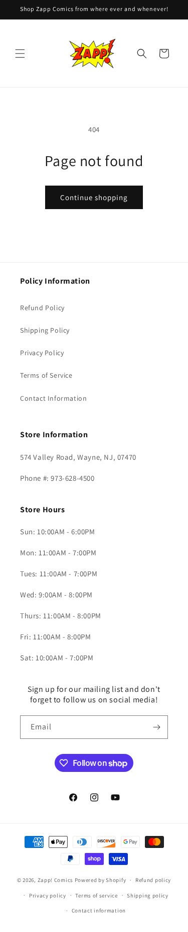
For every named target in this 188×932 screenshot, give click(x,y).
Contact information (99, 910)
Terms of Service (46, 375)
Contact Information (53, 398)
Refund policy (153, 879)
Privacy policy (47, 895)
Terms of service (96, 895)
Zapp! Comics (56, 879)
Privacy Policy (42, 352)
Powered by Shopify (100, 879)
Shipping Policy (45, 330)
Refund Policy (42, 307)
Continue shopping (94, 197)
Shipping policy (147, 895)
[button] (20, 54)
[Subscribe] (156, 727)
